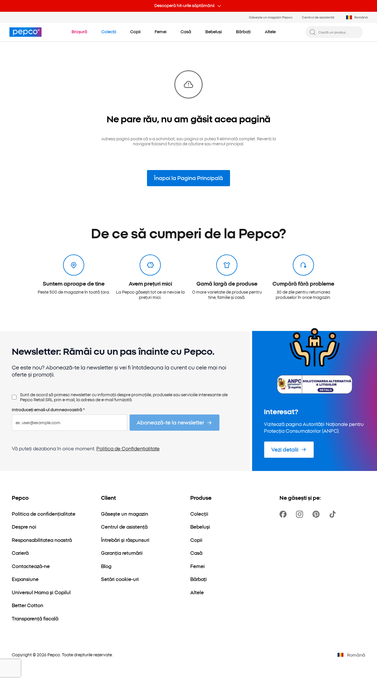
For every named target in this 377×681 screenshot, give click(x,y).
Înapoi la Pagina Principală (188, 178)
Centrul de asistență (318, 17)
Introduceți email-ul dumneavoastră (48, 409)
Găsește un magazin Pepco (270, 17)
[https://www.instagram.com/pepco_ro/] (300, 514)
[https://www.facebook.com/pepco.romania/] (284, 514)
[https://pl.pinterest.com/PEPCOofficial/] (317, 514)
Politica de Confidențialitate (128, 448)
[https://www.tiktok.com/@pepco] (333, 514)
